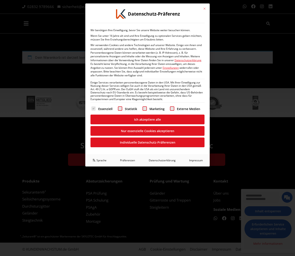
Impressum (196, 160)
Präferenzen (127, 160)
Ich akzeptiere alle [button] (147, 119)
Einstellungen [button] (171, 68)
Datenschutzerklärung (187, 60)
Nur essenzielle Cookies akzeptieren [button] (147, 131)
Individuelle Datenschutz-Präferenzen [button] (147, 142)
